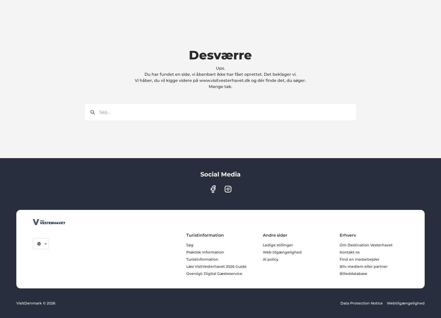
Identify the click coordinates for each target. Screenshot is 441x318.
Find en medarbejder (359, 259)
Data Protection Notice (361, 303)
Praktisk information (205, 252)
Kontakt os (350, 252)
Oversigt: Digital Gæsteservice (214, 273)
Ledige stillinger (278, 245)
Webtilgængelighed (406, 303)
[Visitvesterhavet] (49, 222)
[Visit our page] (213, 189)
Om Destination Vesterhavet (366, 245)
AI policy (270, 259)
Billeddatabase (353, 273)
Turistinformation (202, 259)
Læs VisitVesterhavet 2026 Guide (216, 266)
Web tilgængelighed (282, 252)
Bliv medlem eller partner (364, 266)
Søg (189, 245)
